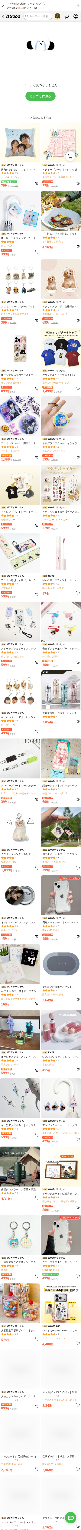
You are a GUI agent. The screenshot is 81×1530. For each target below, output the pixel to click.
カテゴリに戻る (40, 96)
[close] (3, 6)
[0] (67, 16)
